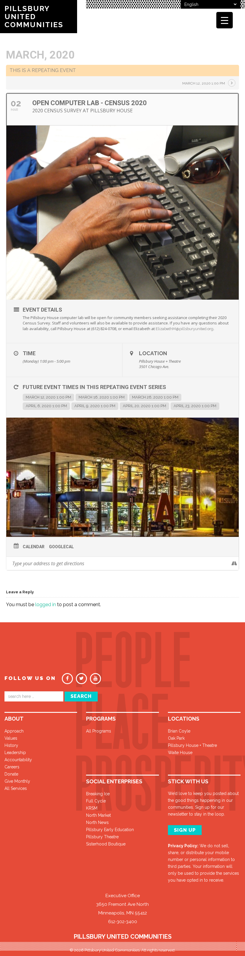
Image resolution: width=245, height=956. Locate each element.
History (11, 745)
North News (97, 822)
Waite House (180, 752)
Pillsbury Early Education (110, 829)
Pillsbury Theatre (102, 836)
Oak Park (176, 738)
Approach (14, 731)
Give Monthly (17, 781)
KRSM (91, 808)
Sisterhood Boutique (105, 844)
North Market (98, 815)
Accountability (18, 759)
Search (81, 696)
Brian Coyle (179, 731)
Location (153, 353)
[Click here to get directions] (234, 563)
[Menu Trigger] (224, 20)
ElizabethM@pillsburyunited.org (184, 329)
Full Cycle (96, 801)
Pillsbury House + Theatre (192, 745)
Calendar (34, 546)
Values (10, 738)
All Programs (98, 731)
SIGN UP (185, 830)
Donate (11, 774)
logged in (45, 604)
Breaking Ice (98, 793)
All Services (15, 788)
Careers (11, 767)
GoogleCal (61, 546)
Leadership (15, 752)
